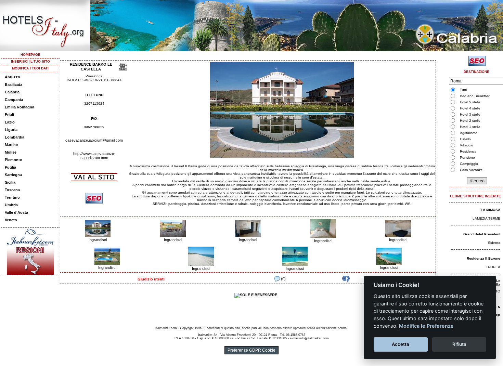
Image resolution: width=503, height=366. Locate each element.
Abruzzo (12, 77)
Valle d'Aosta (16, 212)
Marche (11, 145)
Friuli (9, 115)
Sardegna (13, 175)
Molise (10, 152)
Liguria (11, 130)
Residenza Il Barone (483, 258)
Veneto (11, 220)
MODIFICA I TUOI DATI (30, 68)
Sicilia (10, 182)
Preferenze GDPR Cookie (251, 350)
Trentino (12, 197)
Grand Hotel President (481, 234)
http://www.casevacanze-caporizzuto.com (94, 156)
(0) (283, 279)
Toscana (12, 190)
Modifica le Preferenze (426, 326)
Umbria (11, 205)
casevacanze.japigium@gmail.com (94, 140)
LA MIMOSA (490, 210)
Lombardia (14, 137)
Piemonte (13, 160)
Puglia (10, 167)
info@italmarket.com (314, 338)
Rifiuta (459, 344)
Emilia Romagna (19, 107)
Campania (14, 99)
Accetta (400, 344)
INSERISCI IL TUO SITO (30, 61)
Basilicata (13, 84)
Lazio (10, 122)
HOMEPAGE (30, 54)
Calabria (12, 92)
